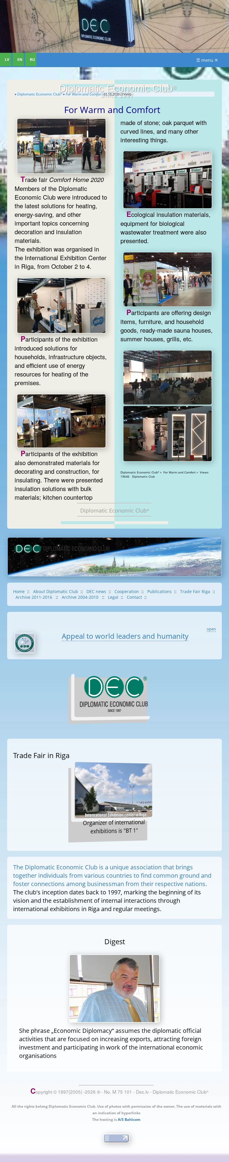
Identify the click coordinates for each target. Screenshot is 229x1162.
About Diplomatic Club (55, 591)
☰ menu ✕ (207, 60)
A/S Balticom (129, 1119)
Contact (134, 597)
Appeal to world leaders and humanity (125, 636)
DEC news (96, 591)
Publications (159, 591)
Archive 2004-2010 (81, 597)
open (211, 629)
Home (19, 591)
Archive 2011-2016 (34, 597)
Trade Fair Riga (195, 591)
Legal (113, 597)
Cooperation (126, 591)
